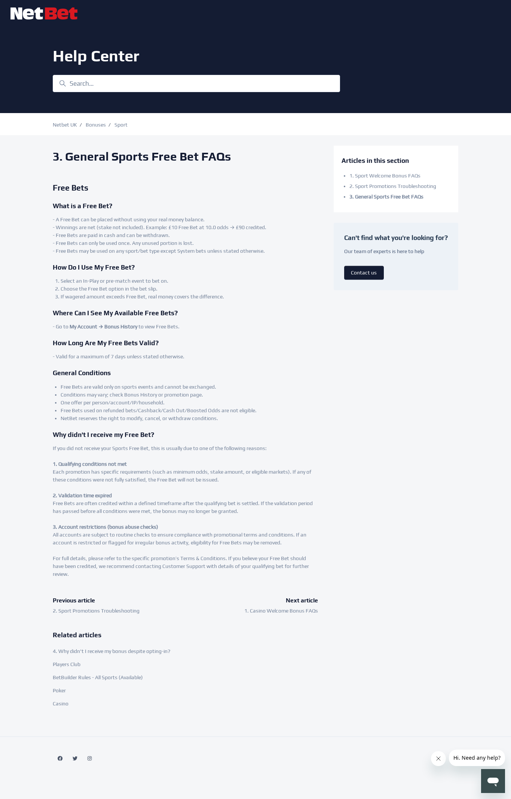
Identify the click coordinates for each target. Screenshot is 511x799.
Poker (59, 690)
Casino (60, 704)
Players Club (66, 664)
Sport (121, 125)
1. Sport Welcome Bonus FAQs (384, 176)
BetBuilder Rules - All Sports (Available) (98, 677)
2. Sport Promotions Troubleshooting (96, 611)
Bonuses (96, 125)
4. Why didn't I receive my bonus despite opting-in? (111, 651)
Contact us (364, 273)
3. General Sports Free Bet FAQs (386, 197)
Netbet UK (65, 125)
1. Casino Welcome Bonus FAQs (281, 611)
